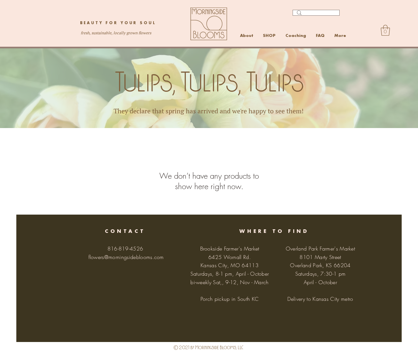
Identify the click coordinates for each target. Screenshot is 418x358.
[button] (385, 30)
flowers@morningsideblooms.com (126, 257)
